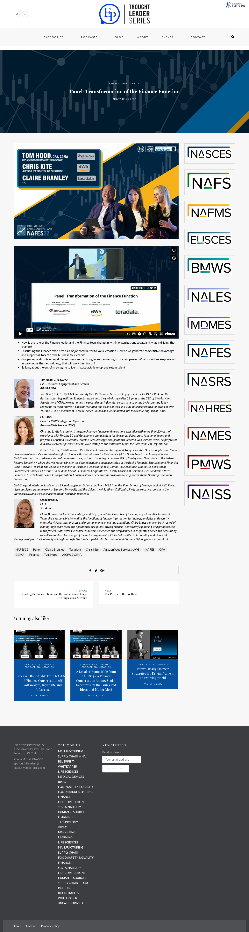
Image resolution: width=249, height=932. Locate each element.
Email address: (112, 752)
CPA (162, 549)
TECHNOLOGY (68, 822)
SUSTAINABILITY (69, 807)
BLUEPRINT (66, 761)
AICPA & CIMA (72, 554)
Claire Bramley (54, 549)
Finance (34, 554)
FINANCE (114, 83)
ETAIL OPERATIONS (71, 802)
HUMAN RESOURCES (72, 812)
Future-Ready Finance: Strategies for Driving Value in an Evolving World (153, 673)
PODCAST (30, 667)
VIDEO (124, 83)
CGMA (20, 554)
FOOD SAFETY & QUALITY (76, 786)
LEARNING (65, 817)
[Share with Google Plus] (101, 570)
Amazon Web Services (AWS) (121, 549)
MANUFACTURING (70, 751)
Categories (53, 37)
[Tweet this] (96, 570)
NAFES (149, 549)
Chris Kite (92, 549)
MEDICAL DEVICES (71, 776)
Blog (119, 37)
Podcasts (89, 37)
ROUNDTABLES (45, 667)
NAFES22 (22, 549)
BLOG (62, 781)
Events (167, 37)
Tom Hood (50, 554)
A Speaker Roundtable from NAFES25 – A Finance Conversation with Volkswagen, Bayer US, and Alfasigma (43, 680)
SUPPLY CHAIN (68, 852)
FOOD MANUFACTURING (75, 791)
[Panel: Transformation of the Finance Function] (96, 190)
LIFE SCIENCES (68, 771)
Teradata (75, 549)
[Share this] (90, 570)
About (142, 37)
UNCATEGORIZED (70, 903)
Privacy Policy (50, 926)
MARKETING (66, 832)
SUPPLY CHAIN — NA (72, 756)
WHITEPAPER (67, 766)
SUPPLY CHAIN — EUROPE (75, 883)
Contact (198, 37)
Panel (36, 549)
